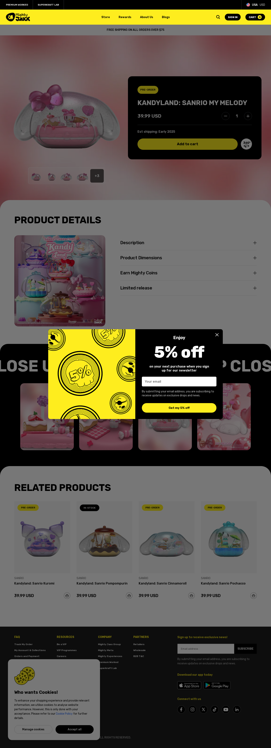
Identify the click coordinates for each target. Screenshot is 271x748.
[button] (217, 334)
